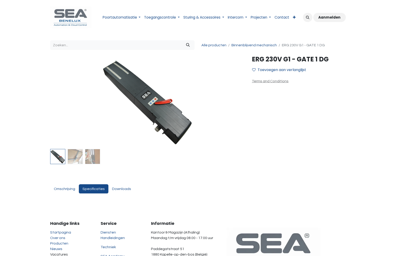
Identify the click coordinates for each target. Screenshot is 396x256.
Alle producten (213, 45)
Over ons (57, 238)
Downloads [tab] (121, 189)
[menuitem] (122, 17)
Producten (59, 243)
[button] (307, 17)
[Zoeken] (188, 45)
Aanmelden (329, 17)
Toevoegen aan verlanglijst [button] (282, 69)
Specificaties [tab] (93, 189)
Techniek (108, 247)
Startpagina (60, 232)
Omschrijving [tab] (64, 189)
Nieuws (56, 249)
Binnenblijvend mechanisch (254, 45)
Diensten (108, 232)
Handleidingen (113, 238)
